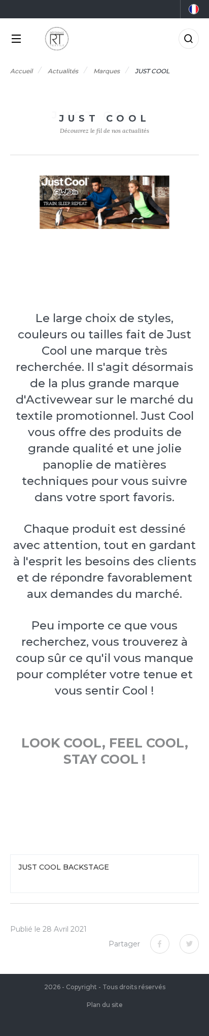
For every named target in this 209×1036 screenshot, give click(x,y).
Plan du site (105, 1005)
